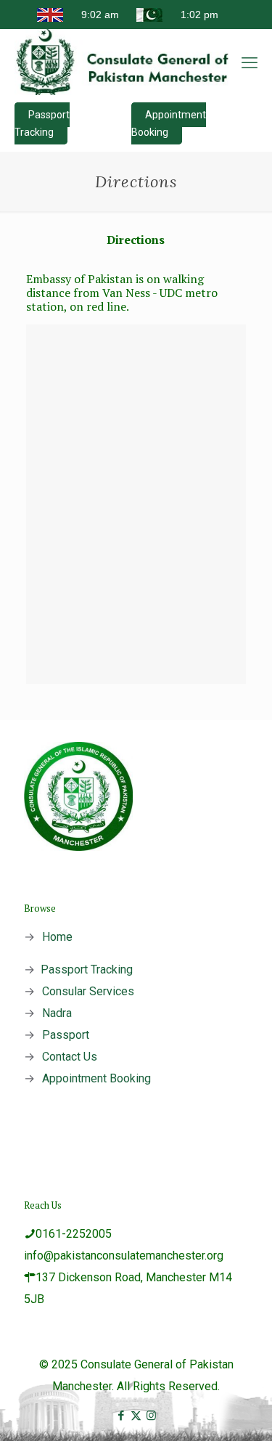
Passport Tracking (42, 123)
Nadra (57, 1013)
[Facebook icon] (120, 1415)
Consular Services (88, 991)
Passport (65, 1035)
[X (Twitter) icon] (136, 1415)
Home (57, 937)
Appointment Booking (168, 123)
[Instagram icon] (151, 1415)
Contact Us (69, 1057)
